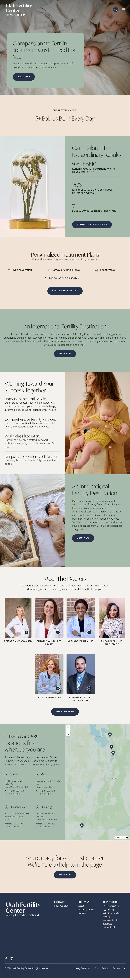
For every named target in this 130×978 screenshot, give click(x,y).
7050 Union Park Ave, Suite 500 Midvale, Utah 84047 (48, 784)
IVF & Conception (111, 906)
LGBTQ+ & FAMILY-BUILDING (66, 270)
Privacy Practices (82, 968)
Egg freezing (108, 910)
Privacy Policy (101, 968)
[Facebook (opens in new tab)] (6, 958)
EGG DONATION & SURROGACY (64, 278)
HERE (123, 837)
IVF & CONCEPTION (22, 270)
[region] (97, 782)
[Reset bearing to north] (68, 734)
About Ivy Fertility (86, 910)
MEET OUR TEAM (65, 712)
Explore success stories (92, 225)
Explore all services (65, 291)
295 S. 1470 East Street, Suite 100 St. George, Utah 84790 (46, 817)
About (81, 906)
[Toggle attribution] (127, 837)
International (109, 927)
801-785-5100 (17, 791)
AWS (118, 837)
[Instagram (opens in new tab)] (11, 958)
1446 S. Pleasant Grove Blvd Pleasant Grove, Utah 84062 (17, 817)
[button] (110, 735)
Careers (82, 913)
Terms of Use (119, 968)
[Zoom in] (68, 727)
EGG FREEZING (107, 270)
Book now (24, 77)
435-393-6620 (48, 824)
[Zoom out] (68, 731)
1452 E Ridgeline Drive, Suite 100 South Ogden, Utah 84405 (16, 784)
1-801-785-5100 (61, 906)
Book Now (65, 354)
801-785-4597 (15, 794)
